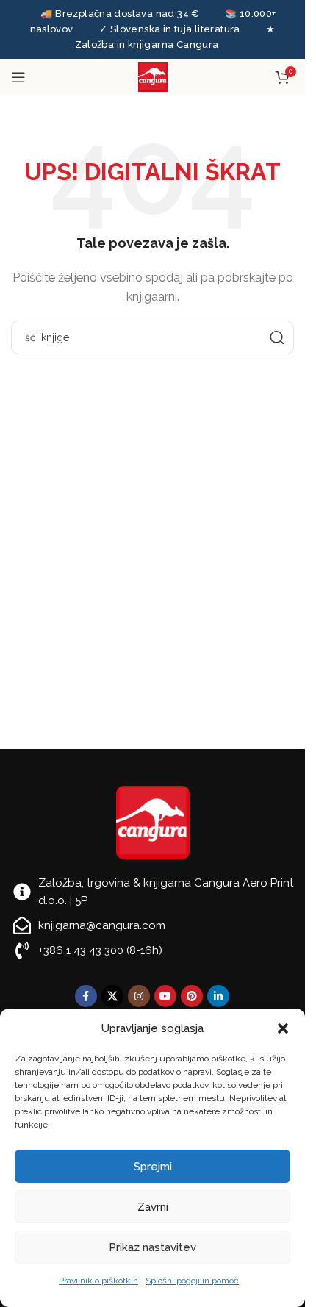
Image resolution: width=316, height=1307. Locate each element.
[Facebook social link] (86, 996)
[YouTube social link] (165, 996)
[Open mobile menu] (18, 77)
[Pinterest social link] (192, 996)
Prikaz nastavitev (152, 1247)
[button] (283, 1028)
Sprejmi (153, 1166)
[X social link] (112, 996)
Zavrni (152, 1207)
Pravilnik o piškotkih (98, 1280)
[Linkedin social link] (218, 996)
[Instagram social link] (139, 996)
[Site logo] (153, 76)
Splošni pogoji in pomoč (192, 1280)
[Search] (277, 337)
